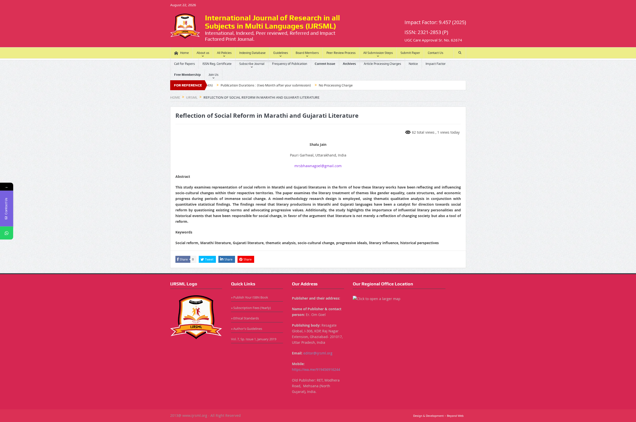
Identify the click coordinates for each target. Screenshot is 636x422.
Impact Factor (436, 64)
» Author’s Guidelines (246, 328)
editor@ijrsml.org (317, 353)
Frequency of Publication (289, 64)
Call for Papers (184, 64)
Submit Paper (410, 53)
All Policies (224, 53)
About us (203, 53)
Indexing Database (252, 53)
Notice (413, 64)
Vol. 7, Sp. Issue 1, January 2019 (253, 339)
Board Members (307, 53)
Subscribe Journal (251, 64)
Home (184, 53)
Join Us (213, 75)
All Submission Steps (378, 53)
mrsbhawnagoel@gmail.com (318, 165)
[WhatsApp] (6, 232)
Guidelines (280, 53)
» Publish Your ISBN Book (249, 297)
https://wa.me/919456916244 (316, 369)
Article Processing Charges (382, 64)
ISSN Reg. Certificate (217, 64)
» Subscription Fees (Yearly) (251, 308)
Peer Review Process (341, 53)
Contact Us (435, 53)
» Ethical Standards (245, 318)
